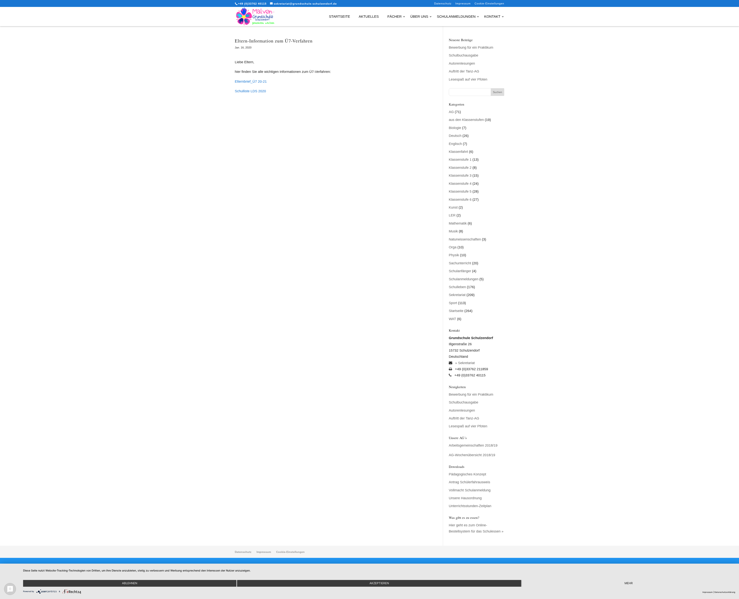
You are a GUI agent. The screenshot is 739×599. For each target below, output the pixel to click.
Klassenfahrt (458, 152)
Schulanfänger (460, 271)
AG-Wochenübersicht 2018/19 (472, 455)
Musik (453, 231)
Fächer (394, 16)
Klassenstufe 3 (460, 175)
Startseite (339, 16)
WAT (452, 319)
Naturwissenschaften (465, 239)
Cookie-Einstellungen (489, 3)
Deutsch (455, 136)
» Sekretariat (464, 363)
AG (451, 112)
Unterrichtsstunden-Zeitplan (470, 506)
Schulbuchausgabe (463, 55)
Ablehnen (129, 583)
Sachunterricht (460, 263)
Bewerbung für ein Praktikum (471, 47)
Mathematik (458, 223)
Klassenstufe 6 (460, 199)
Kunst (453, 207)
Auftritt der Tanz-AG (464, 71)
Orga (452, 247)
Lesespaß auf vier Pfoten (468, 79)
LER (452, 215)
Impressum (463, 3)
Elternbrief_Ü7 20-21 (251, 81)
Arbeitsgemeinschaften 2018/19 (473, 445)
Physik (454, 255)
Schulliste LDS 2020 (250, 91)
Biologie (455, 128)
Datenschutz (442, 3)
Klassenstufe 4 (460, 184)
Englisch (455, 144)
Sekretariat (457, 295)
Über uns (419, 16)
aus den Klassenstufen (466, 120)
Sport (453, 303)
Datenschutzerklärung (724, 592)
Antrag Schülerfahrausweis (469, 482)
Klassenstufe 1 (460, 159)
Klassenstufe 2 (460, 168)
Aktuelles (369, 16)
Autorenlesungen (462, 63)
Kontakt (492, 16)
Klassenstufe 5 (460, 191)
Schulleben (457, 287)
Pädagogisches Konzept (467, 474)
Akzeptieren (379, 583)
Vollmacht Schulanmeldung (470, 490)
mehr (628, 583)
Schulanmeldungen (456, 16)
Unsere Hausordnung (465, 498)
